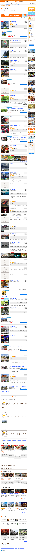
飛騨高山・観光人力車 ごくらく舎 (16, 125)
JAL (15, 548)
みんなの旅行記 (18, 4)
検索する (32, 153)
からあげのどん (13, 69)
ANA (16, 548)
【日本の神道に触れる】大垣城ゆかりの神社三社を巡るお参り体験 (14, 346)
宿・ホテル (2, 548)
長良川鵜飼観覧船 (13, 145)
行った (25, 22)
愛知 (4, 544)
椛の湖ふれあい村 (13, 233)
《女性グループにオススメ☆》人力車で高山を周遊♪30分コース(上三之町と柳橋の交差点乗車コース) (17, 137)
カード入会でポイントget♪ (31, 11)
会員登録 (13, 1)
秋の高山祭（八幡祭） (16, 493)
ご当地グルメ (12, 10)
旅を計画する (30, 23)
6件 (15, 226)
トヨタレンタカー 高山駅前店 (15, 242)
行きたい (25, 21)
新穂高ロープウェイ (14, 21)
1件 (15, 376)
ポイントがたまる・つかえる (3, 5)
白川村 (12, 163)
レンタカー (18, 548)
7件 (15, 90)
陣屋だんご (2, 477)
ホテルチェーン (4, 548)
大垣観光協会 (13, 335)
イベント (16, 10)
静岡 (3, 544)
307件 (25, 508)
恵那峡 (12, 50)
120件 (5, 508)
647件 (15, 63)
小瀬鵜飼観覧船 (13, 189)
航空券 (20, 548)
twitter (30, 141)
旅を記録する (30, 28)
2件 (15, 201)
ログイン (11, 1)
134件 (15, 98)
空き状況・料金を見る (23, 36)
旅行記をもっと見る (25, 541)
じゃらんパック (11, 3)
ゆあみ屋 (22, 477)
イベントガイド (13, 4)
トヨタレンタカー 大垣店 (15, 217)
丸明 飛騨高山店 (9, 477)
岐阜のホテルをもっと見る (24, 512)
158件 (15, 148)
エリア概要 (4, 10)
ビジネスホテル (7, 548)
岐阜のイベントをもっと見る (24, 498)
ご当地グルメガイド (9, 4)
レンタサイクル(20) (9, 440)
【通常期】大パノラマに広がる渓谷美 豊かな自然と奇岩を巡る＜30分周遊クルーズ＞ (16, 108)
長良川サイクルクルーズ (14, 307)
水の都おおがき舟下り (14, 326)
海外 (30, 3)
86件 (15, 128)
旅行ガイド (5, 4)
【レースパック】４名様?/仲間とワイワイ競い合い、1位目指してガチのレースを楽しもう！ (16, 386)
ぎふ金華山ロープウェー (14, 60)
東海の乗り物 (5, 6)
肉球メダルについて (32, 34)
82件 (18, 508)
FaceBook (32, 141)
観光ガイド (7, 4)
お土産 (20, 10)
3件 (15, 262)
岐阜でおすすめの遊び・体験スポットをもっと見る (22, 161)
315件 (15, 53)
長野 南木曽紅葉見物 (4, 533)
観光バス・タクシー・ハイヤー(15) (14, 440)
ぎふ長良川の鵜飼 (22, 493)
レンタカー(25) (4, 440)
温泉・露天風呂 (10, 548)
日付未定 (33, 145)
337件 (15, 43)
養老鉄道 (12, 116)
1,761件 (16, 24)
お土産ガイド (15, 4)
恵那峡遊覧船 (13, 95)
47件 (15, 175)
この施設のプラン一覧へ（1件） (5, 296)
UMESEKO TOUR (13, 172)
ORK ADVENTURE (13, 298)
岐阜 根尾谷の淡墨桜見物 (13, 533)
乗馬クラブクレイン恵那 (14, 280)
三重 (5, 544)
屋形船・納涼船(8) (19, 440)
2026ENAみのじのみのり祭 (10, 493)
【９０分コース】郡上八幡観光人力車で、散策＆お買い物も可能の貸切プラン (15, 366)
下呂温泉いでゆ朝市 (16, 477)
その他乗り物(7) (24, 440)
